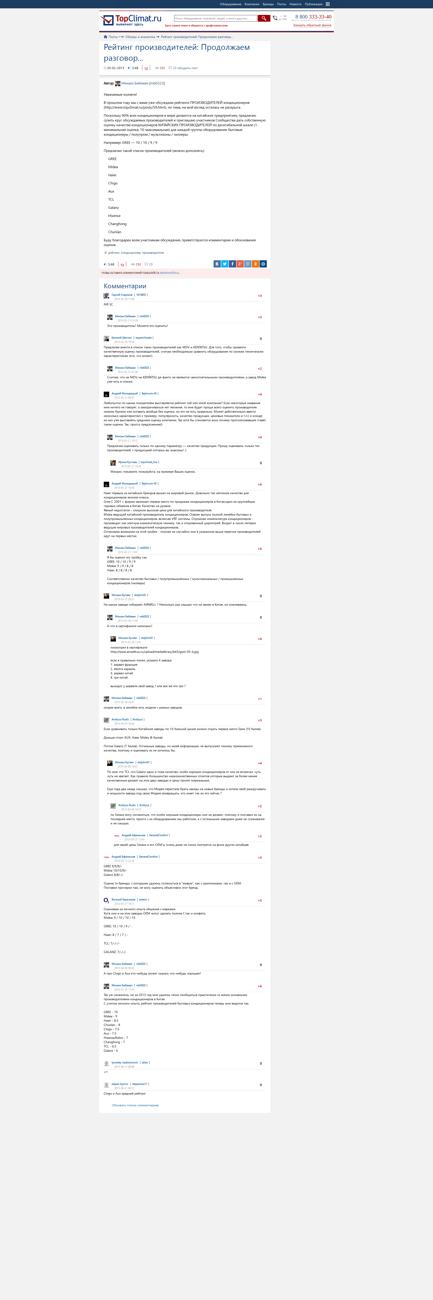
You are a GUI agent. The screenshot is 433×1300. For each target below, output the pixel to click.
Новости (296, 4)
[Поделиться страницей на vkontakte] (217, 263)
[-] (142, 68)
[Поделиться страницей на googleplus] (240, 263)
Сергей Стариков (122, 294)
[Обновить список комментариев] (149, 285)
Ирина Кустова (127, 462)
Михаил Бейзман (134, 83)
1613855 (141, 294)
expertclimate (144, 337)
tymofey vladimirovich (125, 1062)
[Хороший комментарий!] (264, 295)
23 (151, 264)
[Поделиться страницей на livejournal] (247, 263)
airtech (143, 899)
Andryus (138, 719)
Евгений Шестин (122, 337)
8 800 (313, 17)
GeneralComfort (158, 835)
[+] (150, 68)
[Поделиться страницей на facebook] (232, 263)
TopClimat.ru (130, 20)
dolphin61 (140, 595)
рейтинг (114, 252)
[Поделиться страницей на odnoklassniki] (255, 263)
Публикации (313, 4)
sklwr (145, 1062)
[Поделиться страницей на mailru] (263, 263)
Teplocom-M (149, 393)
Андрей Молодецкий (125, 393)
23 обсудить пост (185, 68)
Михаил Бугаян (121, 595)
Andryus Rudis (120, 719)
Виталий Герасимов (123, 899)
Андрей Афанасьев (133, 835)
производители (153, 252)
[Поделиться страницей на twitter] (224, 263)
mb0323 (157, 83)
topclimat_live (149, 462)
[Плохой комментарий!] (256, 295)
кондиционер (130, 252)
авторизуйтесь (169, 272)
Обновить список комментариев (135, 1105)
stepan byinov (120, 1084)
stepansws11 (139, 1084)
